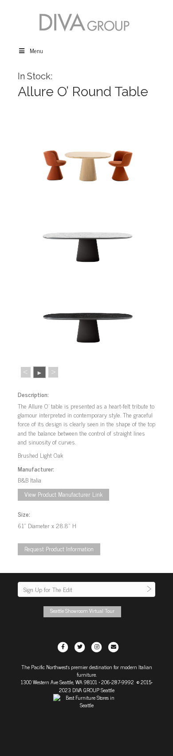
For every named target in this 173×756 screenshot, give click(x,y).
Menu (36, 50)
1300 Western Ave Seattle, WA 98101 (59, 682)
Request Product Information (59, 548)
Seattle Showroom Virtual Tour (82, 610)
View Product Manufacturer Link (63, 494)
